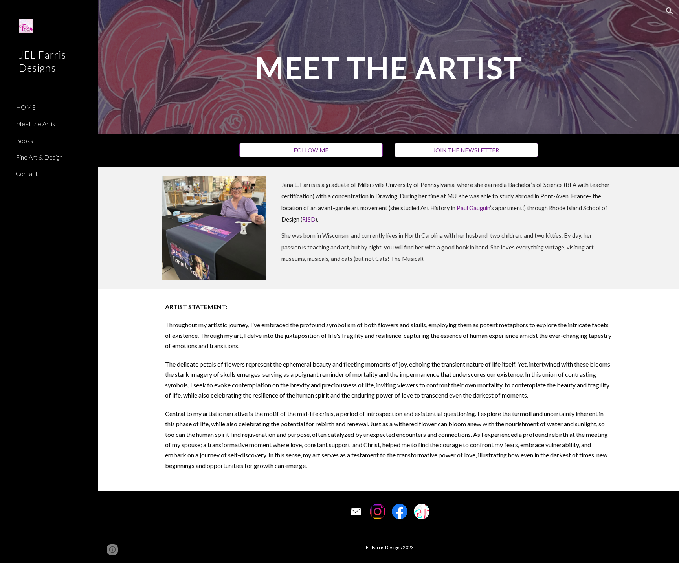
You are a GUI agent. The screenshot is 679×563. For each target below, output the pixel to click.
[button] (669, 11)
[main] (388, 66)
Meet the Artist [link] (36, 123)
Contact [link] (27, 173)
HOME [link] (26, 107)
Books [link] (24, 140)
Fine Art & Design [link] (39, 157)
